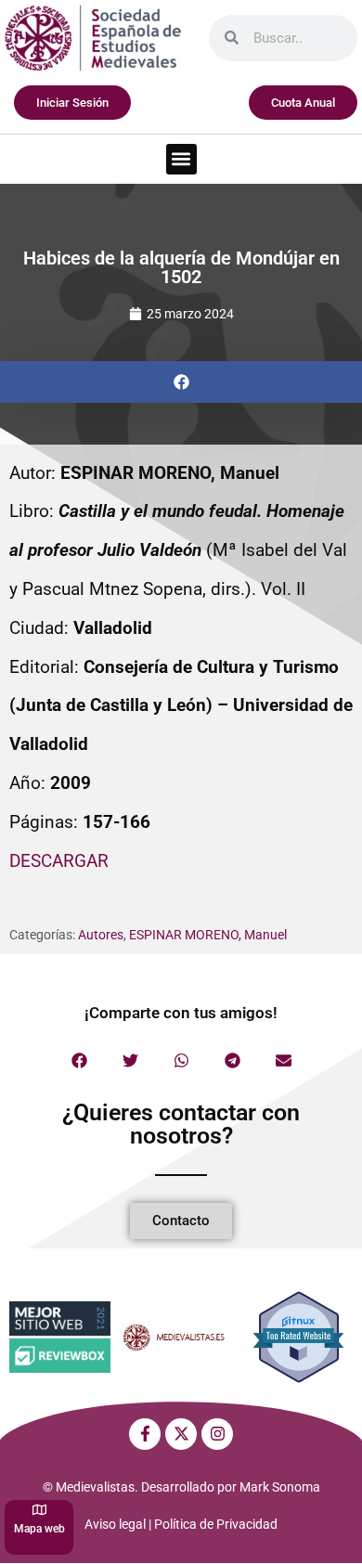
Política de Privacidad (216, 1524)
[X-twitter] (181, 1434)
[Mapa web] (39, 1510)
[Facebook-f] (145, 1434)
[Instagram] (217, 1434)
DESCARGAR (59, 861)
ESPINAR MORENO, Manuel (208, 934)
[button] (181, 159)
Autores (100, 934)
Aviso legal (115, 1524)
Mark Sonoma (279, 1487)
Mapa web (39, 1528)
